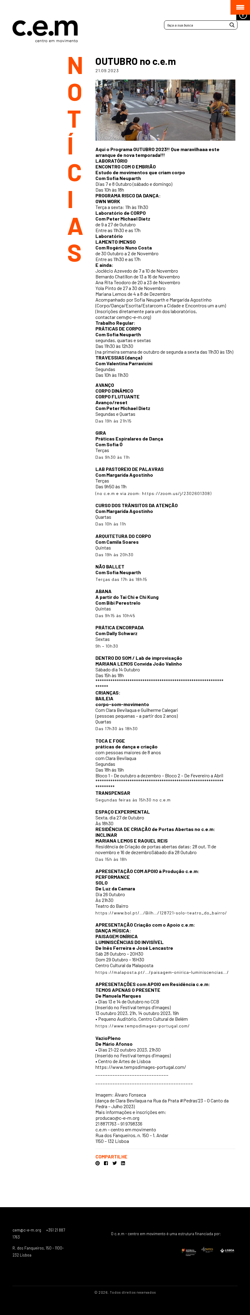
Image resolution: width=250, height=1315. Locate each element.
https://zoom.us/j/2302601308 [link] (176, 493)
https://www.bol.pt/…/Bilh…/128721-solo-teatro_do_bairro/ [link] (161, 912)
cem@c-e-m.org (133, 317)
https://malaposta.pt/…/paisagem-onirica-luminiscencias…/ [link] (162, 972)
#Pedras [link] (189, 1100)
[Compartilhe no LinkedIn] (123, 1163)
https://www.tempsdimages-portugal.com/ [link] (142, 1025)
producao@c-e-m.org (117, 1118)
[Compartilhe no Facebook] (106, 1163)
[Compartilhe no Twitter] (114, 1163)
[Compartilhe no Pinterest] (97, 1163)
